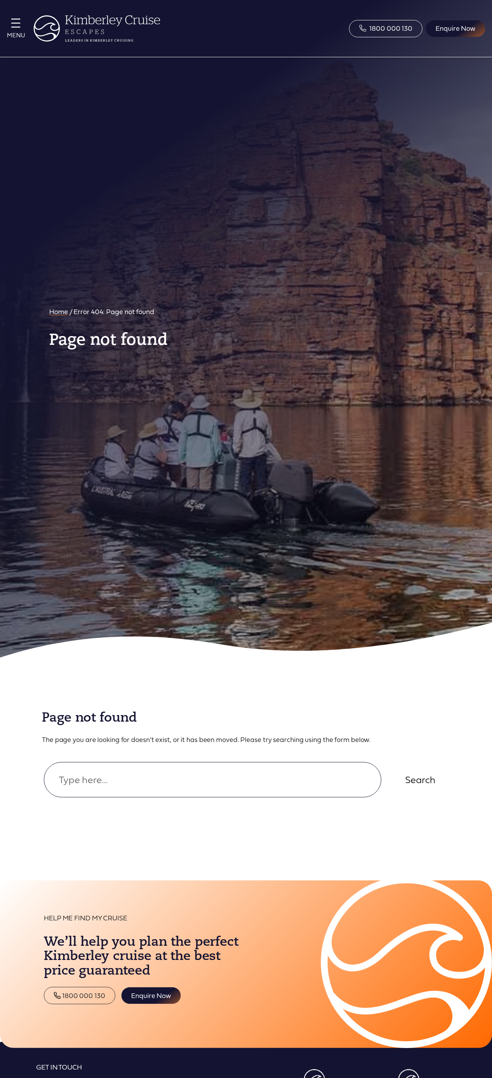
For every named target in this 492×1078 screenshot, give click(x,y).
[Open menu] (16, 27)
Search (420, 779)
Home (58, 311)
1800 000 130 (83, 995)
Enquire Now (151, 995)
